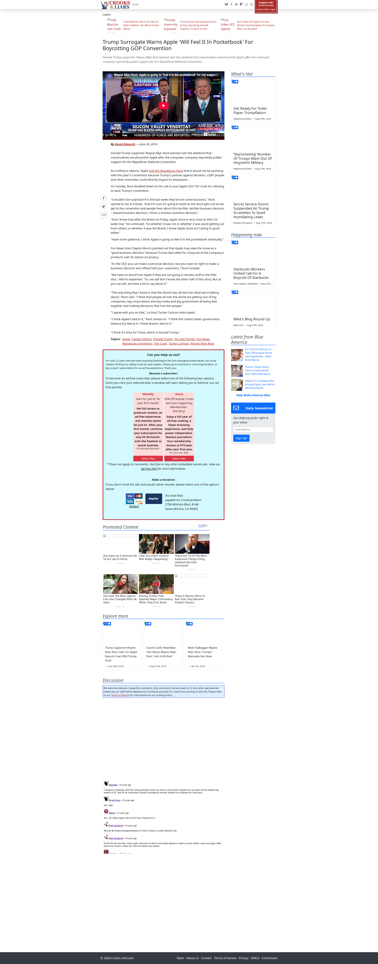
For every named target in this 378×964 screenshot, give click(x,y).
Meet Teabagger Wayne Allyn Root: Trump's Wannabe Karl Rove (202, 652)
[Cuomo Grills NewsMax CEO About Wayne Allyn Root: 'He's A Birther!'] (163, 632)
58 (234, 127)
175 (106, 623)
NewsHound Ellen (242, 118)
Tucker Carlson (178, 343)
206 (103, 215)
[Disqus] (163, 817)
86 (146, 623)
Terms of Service (120, 695)
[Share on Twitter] (103, 206)
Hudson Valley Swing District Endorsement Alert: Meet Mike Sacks (257, 370)
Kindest (134, 506)
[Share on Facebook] (103, 198)
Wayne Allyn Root (202, 343)
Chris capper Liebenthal (245, 283)
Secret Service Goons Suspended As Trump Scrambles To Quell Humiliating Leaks (251, 210)
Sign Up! (241, 438)
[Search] (251, 4)
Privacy (244, 958)
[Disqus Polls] (163, 738)
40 (188, 623)
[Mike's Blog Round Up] (253, 302)
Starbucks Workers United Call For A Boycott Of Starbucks (251, 273)
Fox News (203, 339)
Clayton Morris (142, 339)
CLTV (135, 4)
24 (234, 81)
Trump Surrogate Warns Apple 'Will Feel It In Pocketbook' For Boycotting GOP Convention (178, 45)
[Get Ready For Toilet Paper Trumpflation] (253, 91)
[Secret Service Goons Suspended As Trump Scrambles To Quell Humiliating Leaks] (253, 187)
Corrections (270, 958)
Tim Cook (160, 343)
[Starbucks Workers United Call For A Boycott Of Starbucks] (253, 252)
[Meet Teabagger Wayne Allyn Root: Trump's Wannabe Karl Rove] (205, 632)
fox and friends (184, 339)
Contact (206, 958)
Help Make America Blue (253, 395)
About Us (192, 958)
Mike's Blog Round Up (251, 319)
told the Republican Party (166, 171)
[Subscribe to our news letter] (246, 4)
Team (180, 958)
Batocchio (238, 325)
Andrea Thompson (242, 222)
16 (234, 242)
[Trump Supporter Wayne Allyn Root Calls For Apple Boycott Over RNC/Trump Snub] (122, 632)
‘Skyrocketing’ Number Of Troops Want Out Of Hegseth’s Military (252, 158)
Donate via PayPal (153, 498)
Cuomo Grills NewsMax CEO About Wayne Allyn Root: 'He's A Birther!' (161, 652)
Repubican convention (137, 343)
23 (234, 292)
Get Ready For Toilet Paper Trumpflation (250, 110)
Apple (126, 339)
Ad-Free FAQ (149, 469)
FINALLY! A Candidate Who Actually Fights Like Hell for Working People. (260, 384)
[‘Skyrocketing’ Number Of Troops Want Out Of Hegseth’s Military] (253, 137)
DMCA (255, 958)
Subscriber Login (266, 9)
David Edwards (125, 144)
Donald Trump (163, 339)
